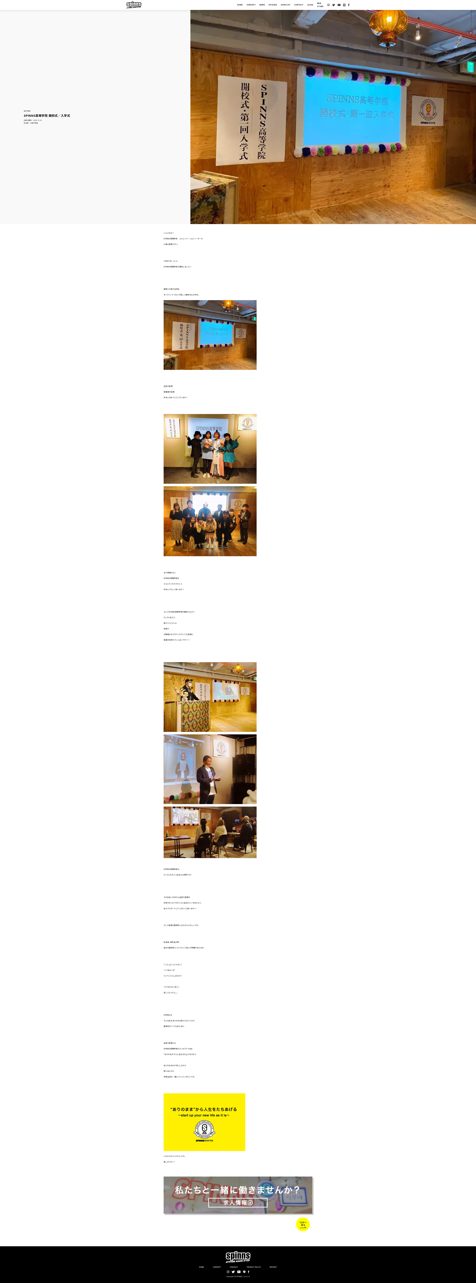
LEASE (310, 5)
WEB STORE (320, 4)
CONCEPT (251, 5)
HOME (240, 5)
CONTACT (298, 5)
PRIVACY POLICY (254, 1267)
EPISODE (273, 5)
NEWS (262, 5)
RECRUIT (273, 1267)
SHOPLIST (285, 5)
